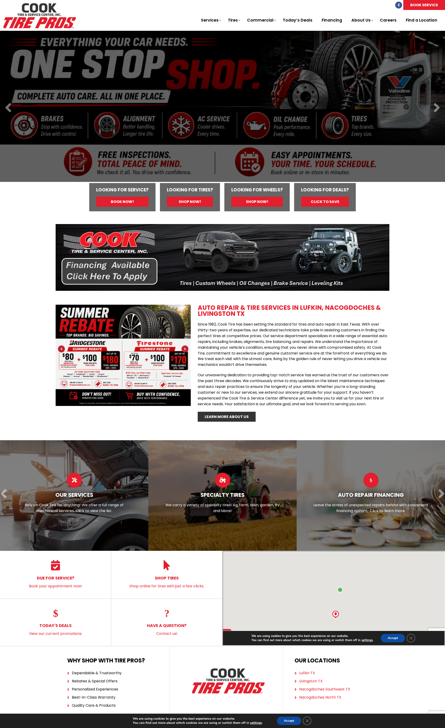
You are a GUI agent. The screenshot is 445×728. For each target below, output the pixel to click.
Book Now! (122, 201)
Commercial (260, 20)
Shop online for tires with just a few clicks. (166, 582)
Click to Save (325, 201)
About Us (361, 20)
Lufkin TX (307, 673)
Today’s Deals (297, 20)
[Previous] (8, 108)
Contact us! (167, 629)
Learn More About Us (227, 416)
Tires (233, 20)
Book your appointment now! (55, 582)
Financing (332, 20)
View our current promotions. (55, 629)
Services (210, 20)
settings (256, 723)
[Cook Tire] (39, 5)
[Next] (436, 108)
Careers (388, 20)
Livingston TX (311, 681)
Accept (289, 721)
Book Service (424, 5)
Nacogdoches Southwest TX (324, 689)
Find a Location (421, 20)
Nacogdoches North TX (320, 697)
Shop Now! (190, 201)
